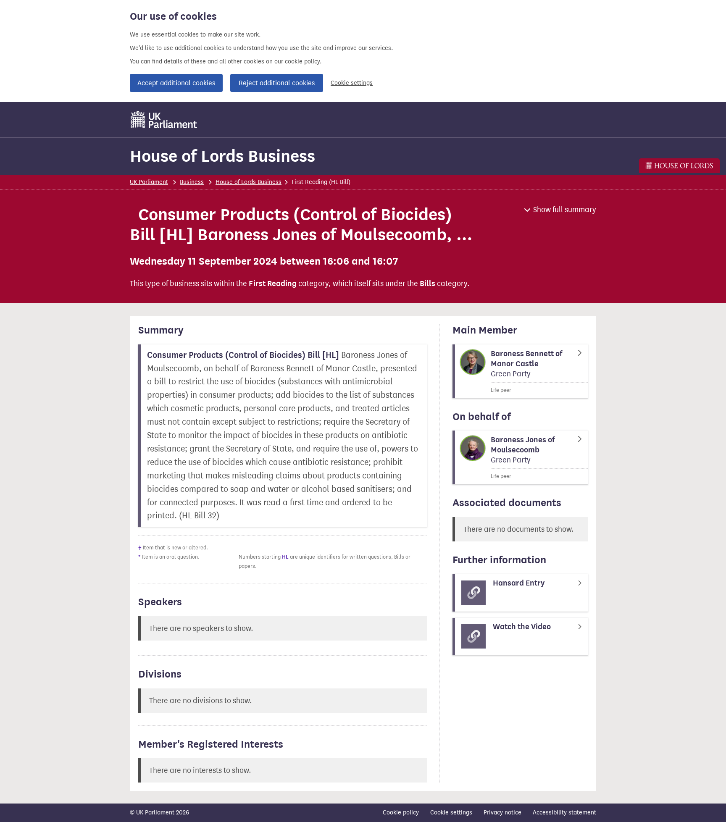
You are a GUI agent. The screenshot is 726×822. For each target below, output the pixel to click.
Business (192, 182)
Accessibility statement (564, 812)
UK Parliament (149, 182)
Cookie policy (401, 812)
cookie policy (302, 61)
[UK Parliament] (164, 119)
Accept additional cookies (176, 83)
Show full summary (564, 209)
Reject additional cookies (277, 83)
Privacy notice (502, 812)
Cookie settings (352, 83)
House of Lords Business (222, 156)
